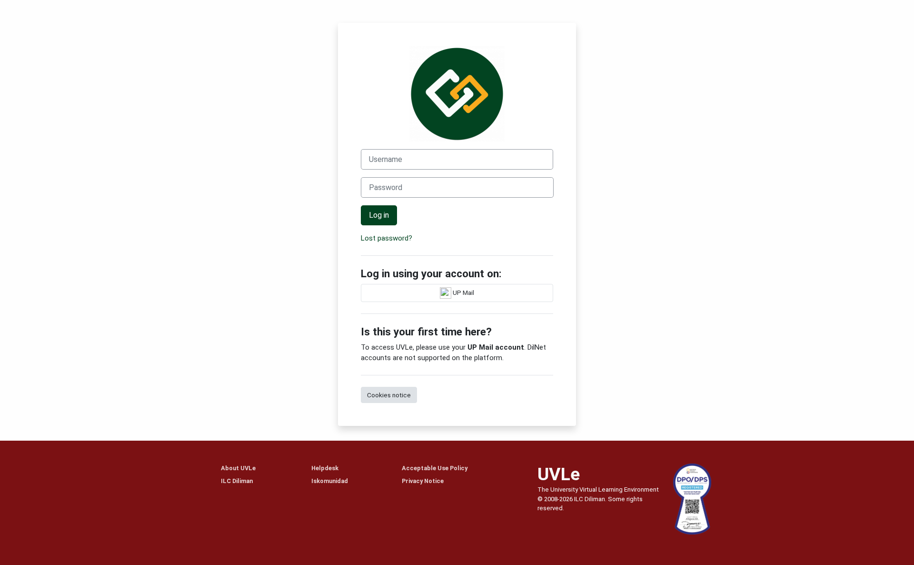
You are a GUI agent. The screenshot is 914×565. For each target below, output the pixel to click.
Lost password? (386, 238)
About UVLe (238, 468)
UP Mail (462, 292)
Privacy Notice (423, 480)
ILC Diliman (237, 480)
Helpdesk (324, 468)
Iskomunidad (329, 480)
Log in (379, 215)
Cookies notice (389, 395)
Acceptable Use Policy (434, 468)
